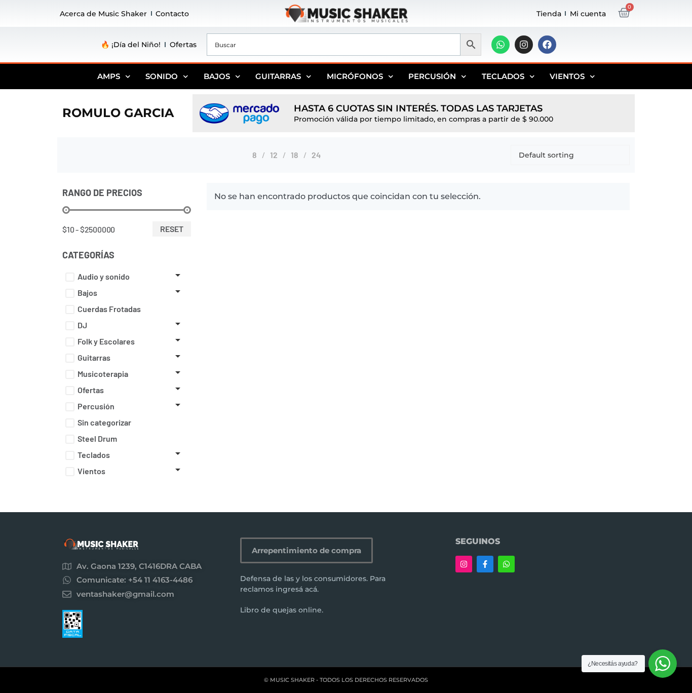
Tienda (548, 13)
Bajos (217, 76)
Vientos (567, 76)
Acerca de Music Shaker (103, 13)
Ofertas (183, 44)
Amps (108, 76)
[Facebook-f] (485, 564)
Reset (171, 229)
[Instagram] (524, 44)
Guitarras (278, 76)
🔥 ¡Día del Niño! (131, 44)
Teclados (503, 76)
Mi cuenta (588, 13)
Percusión (432, 76)
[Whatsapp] (500, 44)
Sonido (161, 76)
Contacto (172, 13)
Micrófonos (355, 76)
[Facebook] (547, 44)
